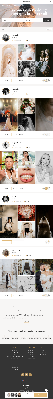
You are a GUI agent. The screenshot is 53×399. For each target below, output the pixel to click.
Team (15, 354)
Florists (46, 336)
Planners (23, 336)
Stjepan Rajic (16, 143)
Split (14, 145)
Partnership (15, 352)
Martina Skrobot (17, 250)
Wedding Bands (5, 338)
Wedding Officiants (47, 338)
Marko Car (15, 196)
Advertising (15, 367)
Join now (40, 395)
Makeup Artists (30, 336)
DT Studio (15, 35)
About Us (14, 350)
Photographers (15, 5)
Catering (17, 338)
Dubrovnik (23, 5)
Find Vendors (47, 20)
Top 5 (14, 40)
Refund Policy (15, 358)
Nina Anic (15, 89)
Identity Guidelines (15, 362)
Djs (42, 336)
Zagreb (14, 252)
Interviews (43, 354)
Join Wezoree (31, 364)
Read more (26, 321)
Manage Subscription (14, 364)
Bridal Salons (37, 336)
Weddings (43, 352)
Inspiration (43, 350)
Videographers (16, 336)
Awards (15, 365)
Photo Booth (30, 338)
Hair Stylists (23, 338)
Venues (12, 338)
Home (2, 5)
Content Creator (37, 338)
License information (14, 360)
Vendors (8, 5)
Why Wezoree (14, 369)
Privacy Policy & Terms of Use (15, 356)
